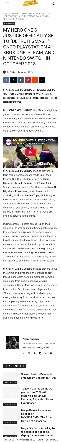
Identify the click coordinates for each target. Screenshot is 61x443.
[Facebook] (6, 80)
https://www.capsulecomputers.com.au (39, 343)
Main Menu (15, 13)
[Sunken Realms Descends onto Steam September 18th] (11, 378)
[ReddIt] (35, 80)
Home (6, 13)
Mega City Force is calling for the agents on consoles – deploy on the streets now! (38, 432)
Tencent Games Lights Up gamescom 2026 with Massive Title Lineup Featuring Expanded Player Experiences (37, 396)
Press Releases (28, 13)
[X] (13, 80)
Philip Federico (16, 72)
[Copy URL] (42, 80)
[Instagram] (29, 353)
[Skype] (40, 353)
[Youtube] (51, 353)
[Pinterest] (28, 80)
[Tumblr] (21, 80)
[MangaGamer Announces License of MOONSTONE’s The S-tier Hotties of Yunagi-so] (11, 414)
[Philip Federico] (5, 72)
